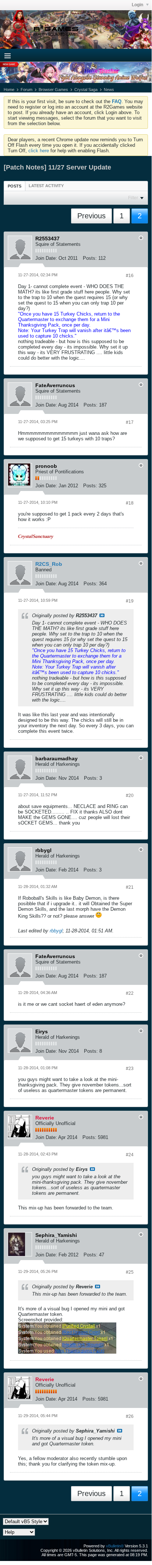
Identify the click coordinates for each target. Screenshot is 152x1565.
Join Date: (46, 258)
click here (38, 150)
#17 (130, 422)
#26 (130, 1416)
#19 (130, 601)
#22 (130, 993)
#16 (130, 275)
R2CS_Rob (48, 564)
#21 (130, 887)
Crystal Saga (86, 89)
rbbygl (56, 930)
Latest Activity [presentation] (46, 185)
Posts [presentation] (14, 186)
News (109, 89)
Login (138, 4)
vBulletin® (115, 1546)
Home (9, 89)
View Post (102, 615)
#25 (130, 1272)
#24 (130, 1154)
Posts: (90, 258)
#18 (130, 503)
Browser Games (53, 89)
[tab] (14, 186)
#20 (130, 795)
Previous (91, 216)
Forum (26, 89)
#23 (130, 1068)
